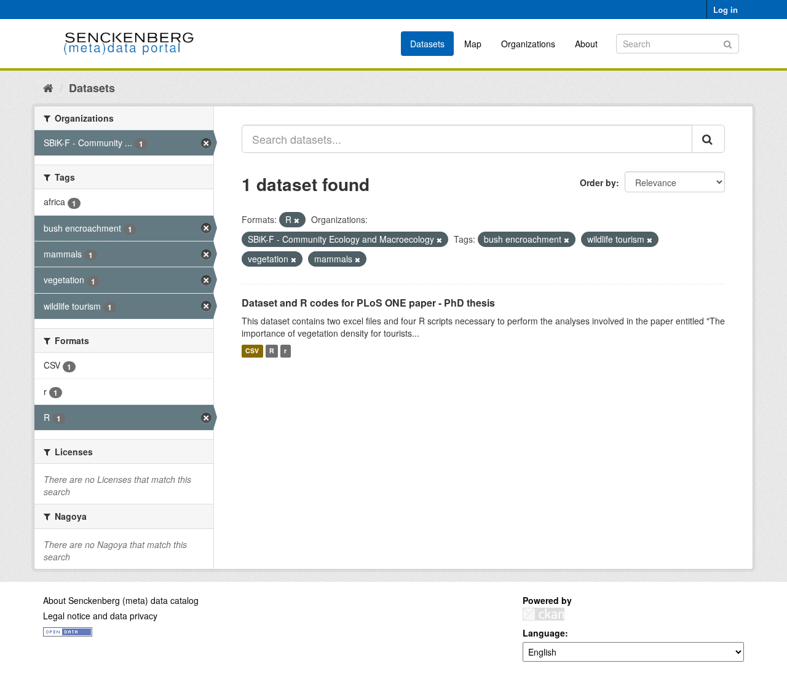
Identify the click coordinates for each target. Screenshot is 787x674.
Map (472, 43)
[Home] (48, 87)
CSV (252, 351)
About (586, 43)
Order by (598, 182)
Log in (725, 9)
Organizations (528, 43)
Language (544, 633)
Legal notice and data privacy (100, 615)
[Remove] (296, 220)
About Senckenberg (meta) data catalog (121, 600)
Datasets (427, 43)
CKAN (543, 614)
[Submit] (727, 42)
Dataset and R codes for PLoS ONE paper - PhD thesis (368, 303)
